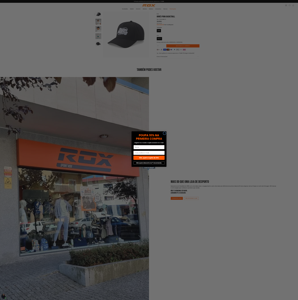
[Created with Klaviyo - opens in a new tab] (149, 168)
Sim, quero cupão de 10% (149, 158)
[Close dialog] (164, 133)
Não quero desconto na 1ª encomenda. (149, 163)
